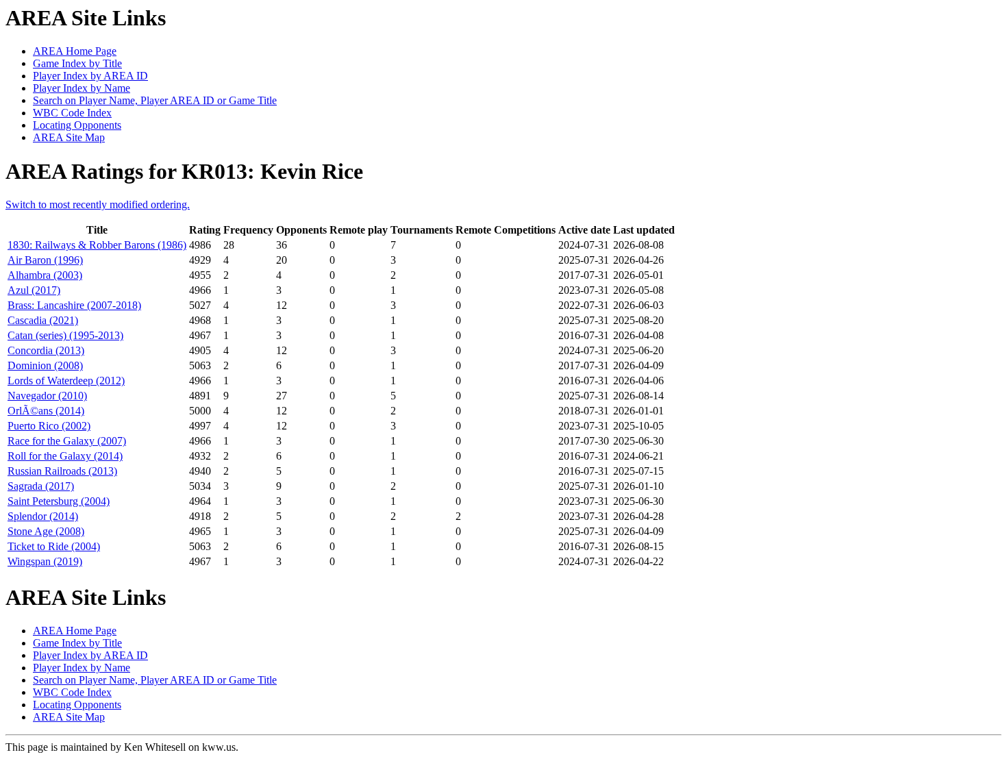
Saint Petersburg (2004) (59, 501)
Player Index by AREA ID (90, 76)
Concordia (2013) (46, 350)
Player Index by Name (81, 88)
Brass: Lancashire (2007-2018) (74, 305)
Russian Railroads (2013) (62, 471)
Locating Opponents (77, 125)
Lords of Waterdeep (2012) (66, 380)
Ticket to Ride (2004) (54, 546)
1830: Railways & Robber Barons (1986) (97, 245)
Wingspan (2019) (45, 561)
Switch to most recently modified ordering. (97, 204)
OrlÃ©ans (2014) (46, 410)
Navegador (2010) (47, 395)
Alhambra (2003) (45, 275)
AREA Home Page (74, 51)
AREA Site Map (69, 137)
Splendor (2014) (43, 516)
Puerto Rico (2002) (49, 426)
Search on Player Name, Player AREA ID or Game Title (155, 100)
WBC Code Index (72, 113)
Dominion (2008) (45, 365)
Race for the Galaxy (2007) (67, 441)
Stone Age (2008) (46, 531)
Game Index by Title (77, 63)
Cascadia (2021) (43, 320)
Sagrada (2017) (41, 486)
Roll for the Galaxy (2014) (65, 456)
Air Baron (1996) (45, 260)
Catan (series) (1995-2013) (65, 335)
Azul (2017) (34, 290)
